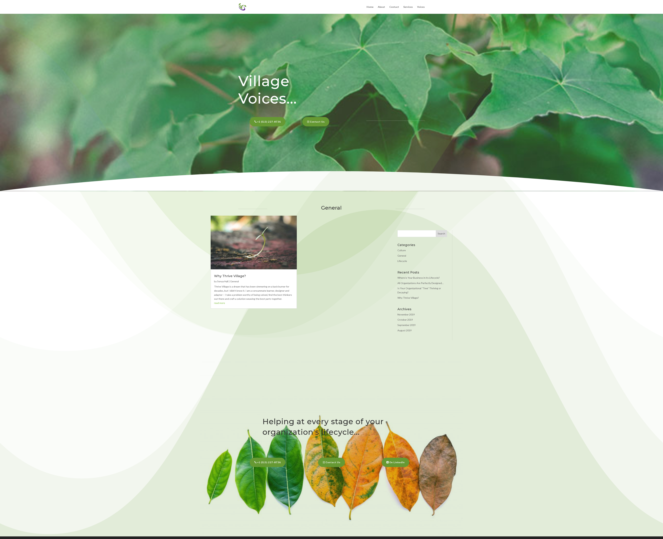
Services (408, 7)
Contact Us (317, 121)
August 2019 (404, 330)
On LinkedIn (397, 462)
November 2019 (406, 314)
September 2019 (406, 325)
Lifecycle (402, 260)
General (234, 281)
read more (219, 302)
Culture (401, 250)
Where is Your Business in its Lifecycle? (418, 277)
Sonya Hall (222, 281)
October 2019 (405, 319)
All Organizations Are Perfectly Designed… (420, 283)
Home (370, 7)
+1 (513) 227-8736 (269, 121)
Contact (394, 7)
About (381, 7)
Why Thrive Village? (230, 276)
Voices (421, 7)
